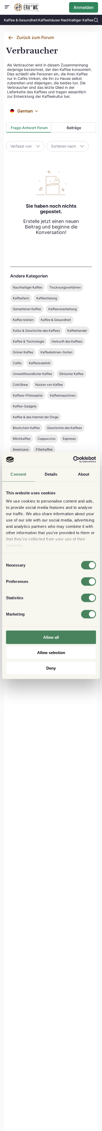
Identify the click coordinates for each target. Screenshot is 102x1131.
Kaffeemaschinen (63, 395)
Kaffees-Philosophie (28, 395)
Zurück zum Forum (35, 37)
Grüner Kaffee (23, 352)
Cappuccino (46, 439)
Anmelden (83, 7)
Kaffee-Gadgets (24, 406)
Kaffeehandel (77, 331)
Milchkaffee (21, 439)
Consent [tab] (18, 474)
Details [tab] (51, 474)
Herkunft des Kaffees (67, 341)
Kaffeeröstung (46, 298)
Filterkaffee (44, 449)
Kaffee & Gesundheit (21, 20)
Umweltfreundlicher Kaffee (32, 374)
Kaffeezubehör (39, 363)
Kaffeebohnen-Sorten (56, 352)
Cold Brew (20, 385)
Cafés (17, 363)
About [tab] (83, 474)
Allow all (51, 637)
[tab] (28, 128)
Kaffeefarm (21, 298)
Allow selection (51, 652)
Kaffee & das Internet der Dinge (35, 417)
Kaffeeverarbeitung (62, 309)
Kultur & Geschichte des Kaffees (36, 331)
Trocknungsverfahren (65, 287)
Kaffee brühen (23, 320)
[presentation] (28, 128)
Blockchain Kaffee (26, 428)
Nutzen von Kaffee (49, 385)
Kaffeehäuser (49, 20)
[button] (36, 111)
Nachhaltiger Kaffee (77, 20)
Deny (51, 668)
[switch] (88, 581)
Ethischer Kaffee (71, 374)
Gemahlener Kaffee (27, 309)
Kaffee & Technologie (28, 341)
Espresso (69, 439)
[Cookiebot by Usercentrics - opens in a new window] (73, 459)
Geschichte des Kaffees (64, 428)
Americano (21, 449)
